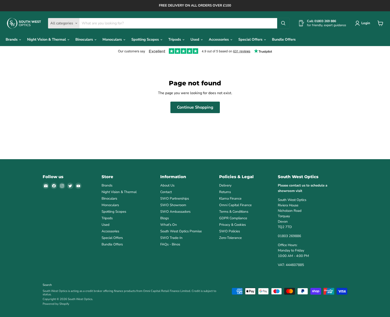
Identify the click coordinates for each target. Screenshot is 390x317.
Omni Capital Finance (235, 205)
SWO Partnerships (174, 198)
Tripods (175, 39)
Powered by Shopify (56, 304)
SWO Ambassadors (175, 211)
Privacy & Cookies (232, 224)
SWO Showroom (173, 205)
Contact (166, 192)
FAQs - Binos (170, 244)
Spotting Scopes (145, 39)
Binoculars (84, 39)
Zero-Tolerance (230, 237)
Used (195, 39)
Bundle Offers (284, 39)
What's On (168, 224)
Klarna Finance (230, 198)
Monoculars (112, 39)
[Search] (283, 23)
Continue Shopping (195, 107)
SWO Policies (229, 231)
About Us (167, 185)
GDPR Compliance (233, 218)
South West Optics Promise (181, 231)
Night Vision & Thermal (47, 39)
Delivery (225, 185)
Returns (225, 192)
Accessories (219, 39)
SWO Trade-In (171, 237)
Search (47, 285)
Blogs (164, 218)
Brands (12, 39)
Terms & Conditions (233, 211)
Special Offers (250, 39)
